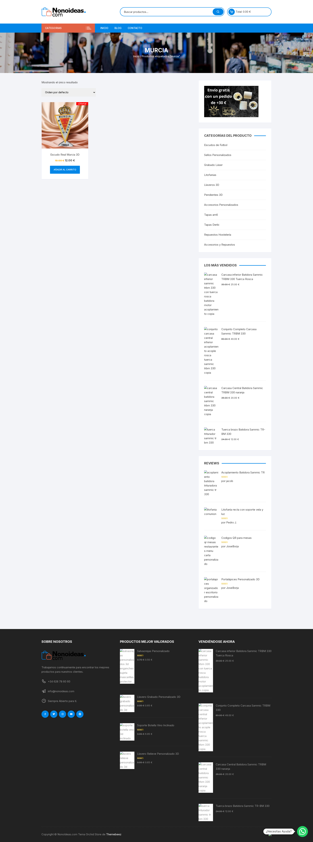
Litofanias (210, 175)
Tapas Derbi (211, 224)
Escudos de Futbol (215, 145)
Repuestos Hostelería (217, 234)
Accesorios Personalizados (221, 204)
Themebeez (113, 834)
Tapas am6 (211, 214)
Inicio (104, 28)
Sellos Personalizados (217, 155)
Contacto (135, 28)
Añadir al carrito (65, 169)
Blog (118, 28)
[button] (302, 831)
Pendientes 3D (213, 195)
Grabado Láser (213, 165)
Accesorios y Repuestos (219, 244)
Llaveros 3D (211, 185)
